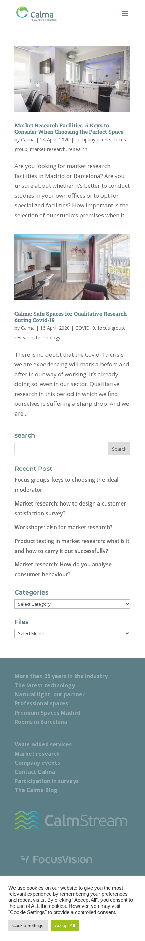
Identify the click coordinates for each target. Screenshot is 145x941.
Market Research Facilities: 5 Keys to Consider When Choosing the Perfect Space (68, 128)
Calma (28, 139)
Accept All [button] (65, 925)
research (77, 149)
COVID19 (85, 327)
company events (93, 139)
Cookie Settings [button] (28, 925)
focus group (111, 327)
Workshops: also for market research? (63, 527)
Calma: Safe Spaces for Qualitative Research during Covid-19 (70, 316)
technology (48, 337)
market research (48, 149)
